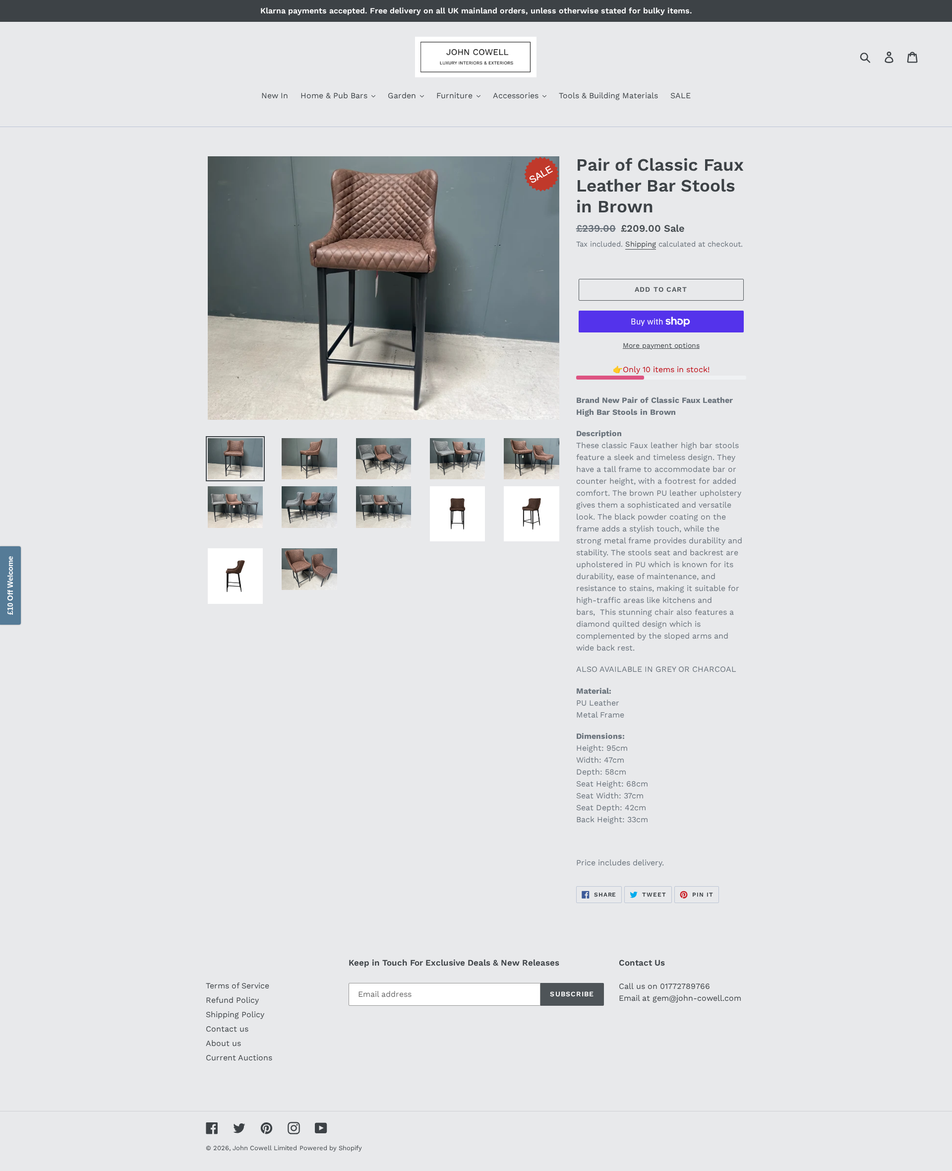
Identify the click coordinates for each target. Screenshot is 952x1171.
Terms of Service (237, 985)
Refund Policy (232, 1000)
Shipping (640, 244)
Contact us (227, 1029)
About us (223, 1043)
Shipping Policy (235, 1014)
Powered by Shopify (330, 1148)
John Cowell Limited (265, 1148)
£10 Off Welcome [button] (10, 585)
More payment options (661, 345)
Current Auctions (239, 1057)
